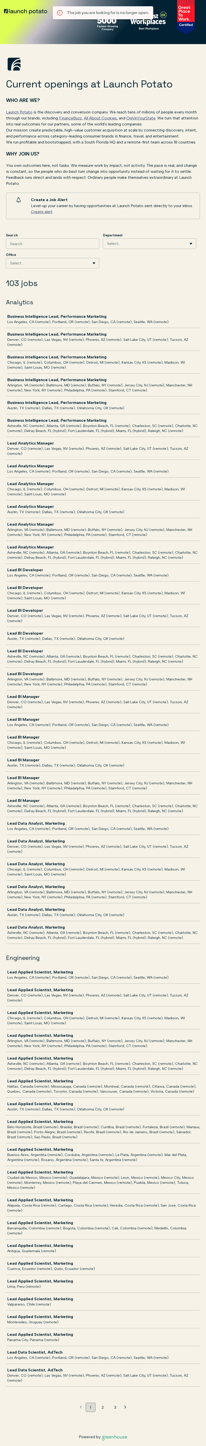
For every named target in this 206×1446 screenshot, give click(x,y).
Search (12, 235)
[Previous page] (81, 1407)
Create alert (42, 211)
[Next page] (125, 1407)
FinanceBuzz (70, 118)
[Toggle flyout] (191, 244)
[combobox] (107, 243)
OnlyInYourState (141, 118)
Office (11, 255)
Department (113, 235)
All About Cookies (100, 118)
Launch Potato (19, 112)
